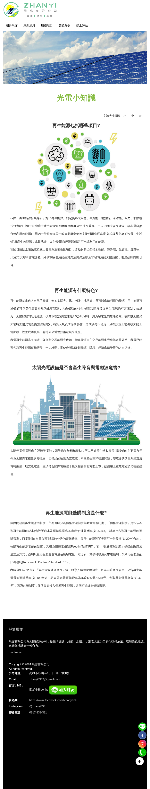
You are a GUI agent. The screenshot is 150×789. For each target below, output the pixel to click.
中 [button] (132, 115)
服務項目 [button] (47, 25)
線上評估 (82, 25)
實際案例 (64, 25)
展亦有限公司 (40, 664)
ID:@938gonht (38, 689)
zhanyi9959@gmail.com (44, 679)
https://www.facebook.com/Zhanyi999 (53, 700)
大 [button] (140, 115)
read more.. (16, 652)
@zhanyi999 (37, 706)
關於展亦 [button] (12, 25)
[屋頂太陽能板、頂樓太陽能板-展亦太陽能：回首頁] (32, 10)
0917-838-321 (38, 712)
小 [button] (124, 115)
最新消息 (29, 25)
